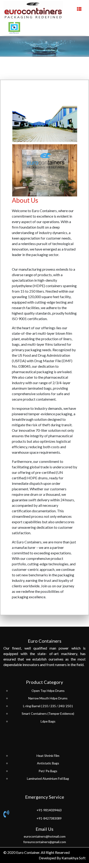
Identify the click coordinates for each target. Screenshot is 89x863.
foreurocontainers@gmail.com (44, 842)
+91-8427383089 (49, 818)
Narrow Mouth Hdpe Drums (48, 698)
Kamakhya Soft (74, 858)
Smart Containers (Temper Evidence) (48, 713)
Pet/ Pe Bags (48, 771)
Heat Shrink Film (48, 756)
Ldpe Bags (48, 721)
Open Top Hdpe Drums (48, 691)
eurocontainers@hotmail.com (44, 836)
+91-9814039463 (49, 810)
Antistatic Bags (48, 763)
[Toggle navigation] (79, 10)
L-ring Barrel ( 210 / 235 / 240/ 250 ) (48, 706)
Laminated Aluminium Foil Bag (48, 778)
